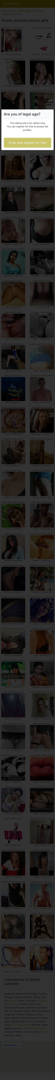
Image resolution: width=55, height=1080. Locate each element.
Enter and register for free (27, 143)
